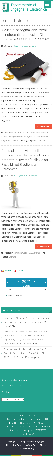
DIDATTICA (30, 415)
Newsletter (25, 423)
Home (20, 415)
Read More (43, 126)
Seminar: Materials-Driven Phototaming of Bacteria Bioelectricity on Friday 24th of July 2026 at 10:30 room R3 (25, 353)
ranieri (34, 46)
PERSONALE (39, 423)
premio (37, 252)
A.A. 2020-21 (19, 132)
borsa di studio (20, 252)
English (7, 270)
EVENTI (14, 423)
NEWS (15, 140)
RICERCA (37, 426)
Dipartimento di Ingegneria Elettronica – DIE (27, 419)
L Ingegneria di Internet (18, 136)
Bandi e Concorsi (32, 132)
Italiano (20, 270)
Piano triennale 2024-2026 (17, 426)
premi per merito (38, 140)
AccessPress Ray (26, 448)
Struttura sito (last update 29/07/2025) (28, 430)
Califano (12, 256)
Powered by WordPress (27, 445)
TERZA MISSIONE (28, 434)
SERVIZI (47, 426)
